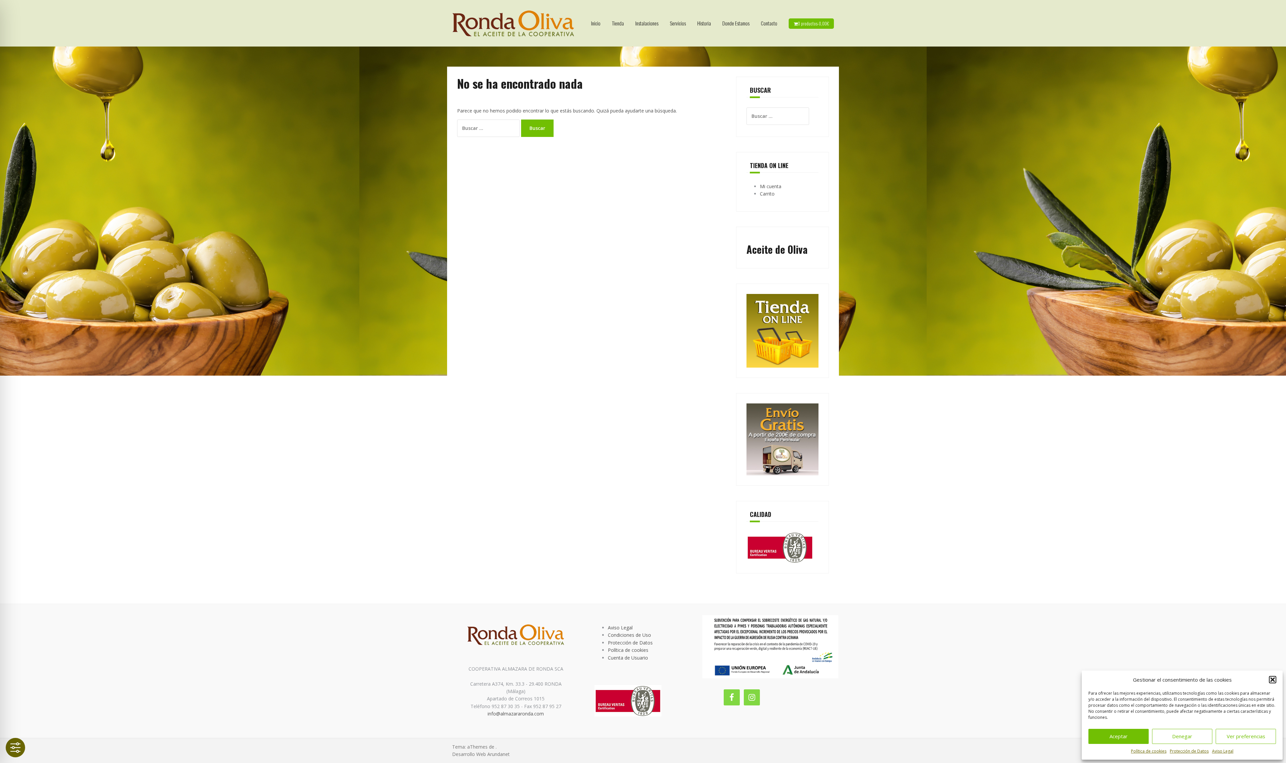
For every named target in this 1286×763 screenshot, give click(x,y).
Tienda (618, 23)
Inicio (595, 23)
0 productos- (813, 23)
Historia (704, 23)
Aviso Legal (1222, 751)
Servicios (678, 23)
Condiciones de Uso (629, 635)
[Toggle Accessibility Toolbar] (15, 747)
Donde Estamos (735, 23)
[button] (1272, 679)
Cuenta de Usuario (628, 658)
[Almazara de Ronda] (513, 22)
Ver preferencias (1246, 736)
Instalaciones (646, 23)
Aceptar (1119, 736)
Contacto (769, 23)
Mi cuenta (770, 186)
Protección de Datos (1189, 751)
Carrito (767, 193)
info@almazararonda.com (516, 713)
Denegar (1182, 736)
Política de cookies (1148, 751)
